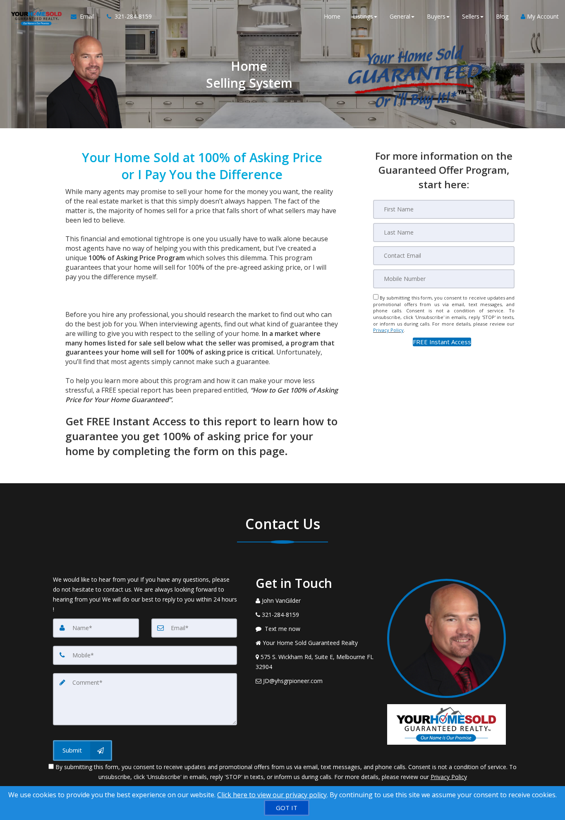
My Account (542, 16)
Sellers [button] (470, 16)
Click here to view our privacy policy (272, 794)
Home (332, 16)
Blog (502, 16)
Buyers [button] (436, 16)
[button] (442, 342)
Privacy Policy (388, 330)
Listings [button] (363, 16)
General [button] (400, 16)
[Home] (35, 16)
